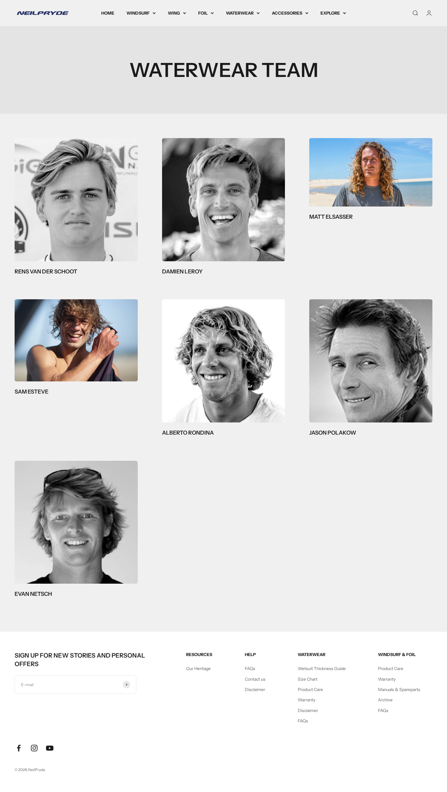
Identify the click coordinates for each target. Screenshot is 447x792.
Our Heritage (198, 668)
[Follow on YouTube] (50, 748)
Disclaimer (255, 689)
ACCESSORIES (287, 13)
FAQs (250, 668)
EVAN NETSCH (33, 594)
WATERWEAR (240, 13)
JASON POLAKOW (332, 432)
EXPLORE (330, 13)
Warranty (306, 700)
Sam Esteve (31, 391)
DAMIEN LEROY (182, 271)
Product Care (310, 689)
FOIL (203, 13)
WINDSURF (138, 13)
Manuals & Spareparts (399, 689)
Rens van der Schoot (46, 271)
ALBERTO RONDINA (188, 432)
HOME (107, 13)
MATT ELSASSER (331, 217)
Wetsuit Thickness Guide (322, 668)
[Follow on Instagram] (34, 748)
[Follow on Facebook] (19, 748)
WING (174, 13)
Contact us (255, 679)
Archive (385, 700)
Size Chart (307, 679)
